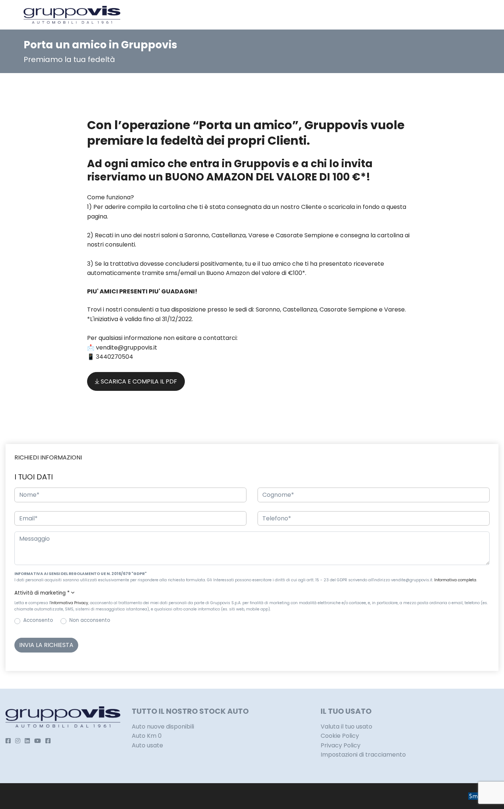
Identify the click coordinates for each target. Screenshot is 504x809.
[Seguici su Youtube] (37, 741)
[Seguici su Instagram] (17, 741)
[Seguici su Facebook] (8, 741)
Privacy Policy (340, 745)
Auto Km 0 (147, 735)
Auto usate (147, 745)
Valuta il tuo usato (346, 726)
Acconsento (38, 620)
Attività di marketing (42, 592)
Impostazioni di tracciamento (363, 754)
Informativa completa (455, 580)
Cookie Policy (340, 735)
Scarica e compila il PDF (138, 381)
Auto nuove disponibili (163, 726)
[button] (252, 593)
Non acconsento (89, 620)
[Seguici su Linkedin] (27, 741)
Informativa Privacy (69, 603)
